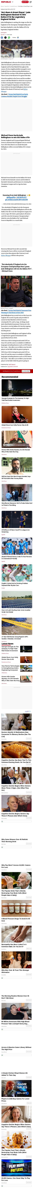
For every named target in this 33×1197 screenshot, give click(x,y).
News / (2, 6)
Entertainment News (6, 427)
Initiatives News (5, 403)
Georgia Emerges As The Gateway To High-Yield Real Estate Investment (15, 399)
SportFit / (7, 6)
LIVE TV (26, 2)
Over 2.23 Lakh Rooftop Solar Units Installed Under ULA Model (16, 611)
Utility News (4, 672)
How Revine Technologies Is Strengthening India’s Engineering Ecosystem (10, 668)
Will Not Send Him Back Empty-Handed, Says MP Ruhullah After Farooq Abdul (16, 477)
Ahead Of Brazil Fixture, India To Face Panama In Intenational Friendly (17, 558)
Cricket (3, 588)
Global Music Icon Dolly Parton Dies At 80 (15, 425)
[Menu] (30, 2)
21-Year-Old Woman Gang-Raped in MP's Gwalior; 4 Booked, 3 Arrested (15, 638)
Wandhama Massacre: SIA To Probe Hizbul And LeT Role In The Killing (17, 504)
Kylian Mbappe (6, 255)
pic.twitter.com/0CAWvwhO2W (16, 200)
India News (4, 454)
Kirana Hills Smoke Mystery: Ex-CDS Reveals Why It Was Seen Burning (16, 451)
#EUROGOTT (22, 197)
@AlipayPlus (11, 197)
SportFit (3, 34)
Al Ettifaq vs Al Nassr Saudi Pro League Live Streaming (15, 531)
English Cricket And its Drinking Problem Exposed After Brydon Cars (15, 584)
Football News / (14, 6)
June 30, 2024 (27, 204)
